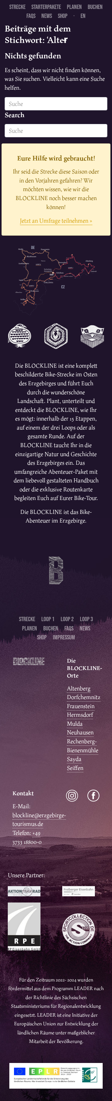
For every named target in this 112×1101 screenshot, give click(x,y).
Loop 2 (67, 619)
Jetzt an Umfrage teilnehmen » (56, 220)
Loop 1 (47, 619)
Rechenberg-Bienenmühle (82, 745)
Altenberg (79, 688)
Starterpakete (46, 6)
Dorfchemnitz (83, 697)
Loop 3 (86, 619)
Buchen (95, 6)
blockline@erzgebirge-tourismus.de (39, 819)
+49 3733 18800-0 (27, 837)
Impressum (64, 637)
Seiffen (75, 768)
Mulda (75, 723)
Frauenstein (81, 706)
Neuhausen (80, 732)
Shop (63, 15)
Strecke (17, 6)
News (46, 15)
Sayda (74, 759)
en (83, 15)
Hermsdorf (80, 715)
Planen (74, 6)
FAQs (30, 15)
